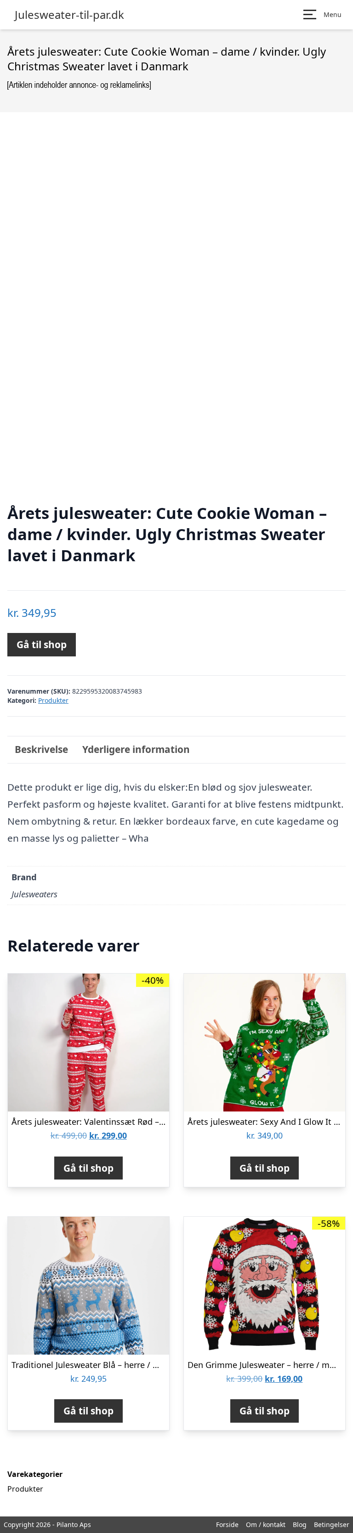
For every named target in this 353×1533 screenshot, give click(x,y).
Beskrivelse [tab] (41, 749)
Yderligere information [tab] (136, 749)
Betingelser (331, 1524)
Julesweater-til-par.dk (69, 14)
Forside (227, 1524)
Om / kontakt (265, 1524)
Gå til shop (42, 644)
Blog (300, 1524)
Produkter (53, 700)
